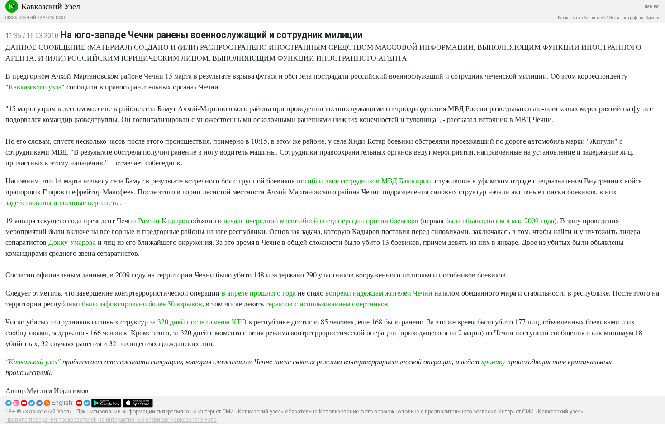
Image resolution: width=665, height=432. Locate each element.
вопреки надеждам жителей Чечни (378, 292)
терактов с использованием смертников (327, 303)
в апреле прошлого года (260, 292)
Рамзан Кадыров (163, 220)
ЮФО (60, 17)
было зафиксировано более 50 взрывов (142, 303)
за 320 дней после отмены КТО (198, 321)
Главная (651, 6)
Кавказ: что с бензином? (581, 17)
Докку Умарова (72, 242)
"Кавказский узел (31, 361)
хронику (493, 361)
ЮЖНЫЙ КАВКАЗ (36, 17)
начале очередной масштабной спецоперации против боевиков (320, 220)
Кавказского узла (35, 86)
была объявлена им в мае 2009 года (498, 220)
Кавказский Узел (50, 5)
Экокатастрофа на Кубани (634, 17)
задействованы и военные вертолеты (62, 202)
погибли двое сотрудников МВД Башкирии (364, 180)
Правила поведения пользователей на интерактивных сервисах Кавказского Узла (111, 420)
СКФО (10, 17)
